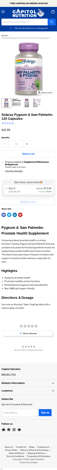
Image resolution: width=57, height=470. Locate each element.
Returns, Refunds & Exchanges (35, 450)
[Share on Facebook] (3, 215)
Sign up (45, 412)
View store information (14, 171)
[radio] (28, 190)
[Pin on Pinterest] (20, 215)
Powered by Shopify (29, 462)
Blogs (31, 447)
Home (4, 35)
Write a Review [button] (30, 333)
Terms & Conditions (15, 456)
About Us (9, 447)
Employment (43, 447)
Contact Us (21, 447)
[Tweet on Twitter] (9, 215)
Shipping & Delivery (36, 453)
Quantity (5, 137)
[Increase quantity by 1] (27, 144)
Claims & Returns (16, 453)
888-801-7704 (8, 374)
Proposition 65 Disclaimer (39, 456)
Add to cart (28, 202)
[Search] (52, 22)
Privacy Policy (11, 450)
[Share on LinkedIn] (15, 215)
